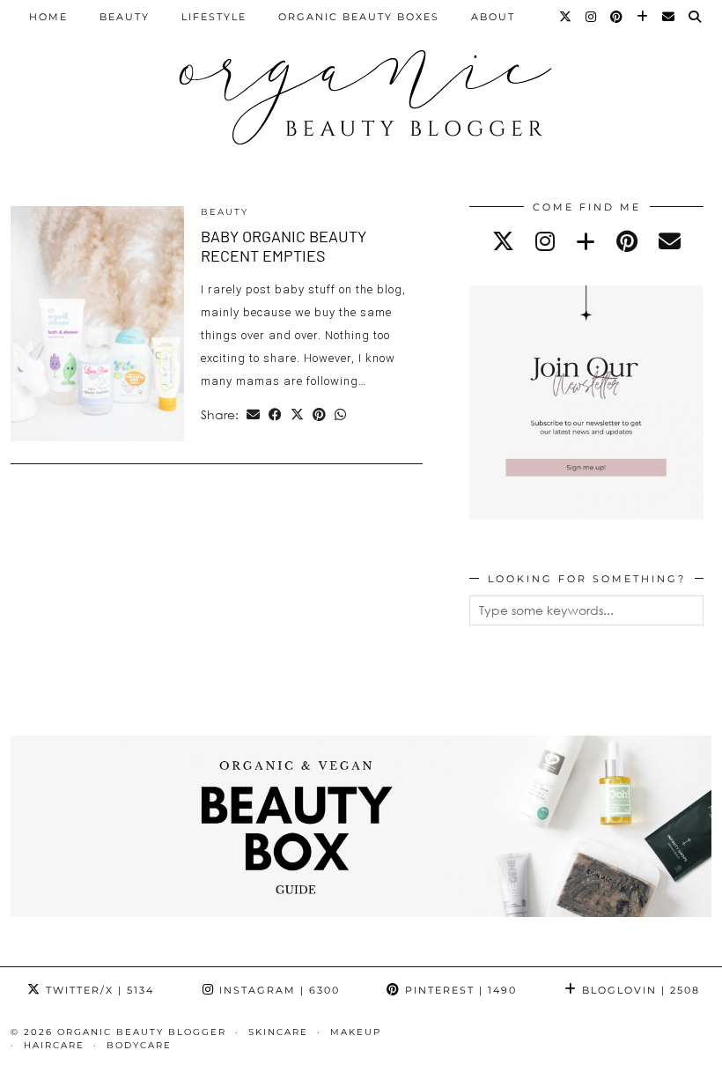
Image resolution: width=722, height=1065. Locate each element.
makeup (355, 1032)
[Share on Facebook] (275, 415)
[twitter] (503, 241)
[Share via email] (253, 415)
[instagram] (545, 241)
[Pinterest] (617, 16)
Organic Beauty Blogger (141, 1032)
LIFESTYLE (214, 17)
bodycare (139, 1045)
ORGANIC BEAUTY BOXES (358, 17)
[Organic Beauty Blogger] (361, 89)
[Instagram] (592, 16)
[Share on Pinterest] (319, 415)
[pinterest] (626, 241)
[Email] (669, 16)
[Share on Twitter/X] (297, 415)
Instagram (277, 990)
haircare (54, 1045)
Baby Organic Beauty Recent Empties (283, 245)
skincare (278, 1032)
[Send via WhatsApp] (340, 415)
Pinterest (459, 990)
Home (48, 17)
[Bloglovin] (643, 16)
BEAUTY (124, 17)
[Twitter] (566, 16)
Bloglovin (639, 990)
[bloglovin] (585, 241)
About (493, 17)
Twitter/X (97, 990)
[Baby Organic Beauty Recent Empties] (97, 323)
